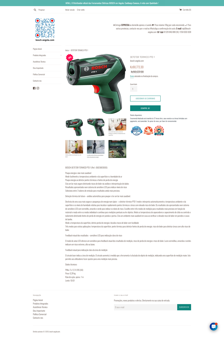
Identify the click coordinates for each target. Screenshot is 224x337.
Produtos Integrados (47, 55)
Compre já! (145, 108)
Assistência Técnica (39, 61)
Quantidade (133, 84)
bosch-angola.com (54, 331)
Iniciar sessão (70, 9)
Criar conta (81, 9)
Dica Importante (38, 67)
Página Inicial (37, 48)
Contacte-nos (37, 80)
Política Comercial (39, 74)
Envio (132, 76)
